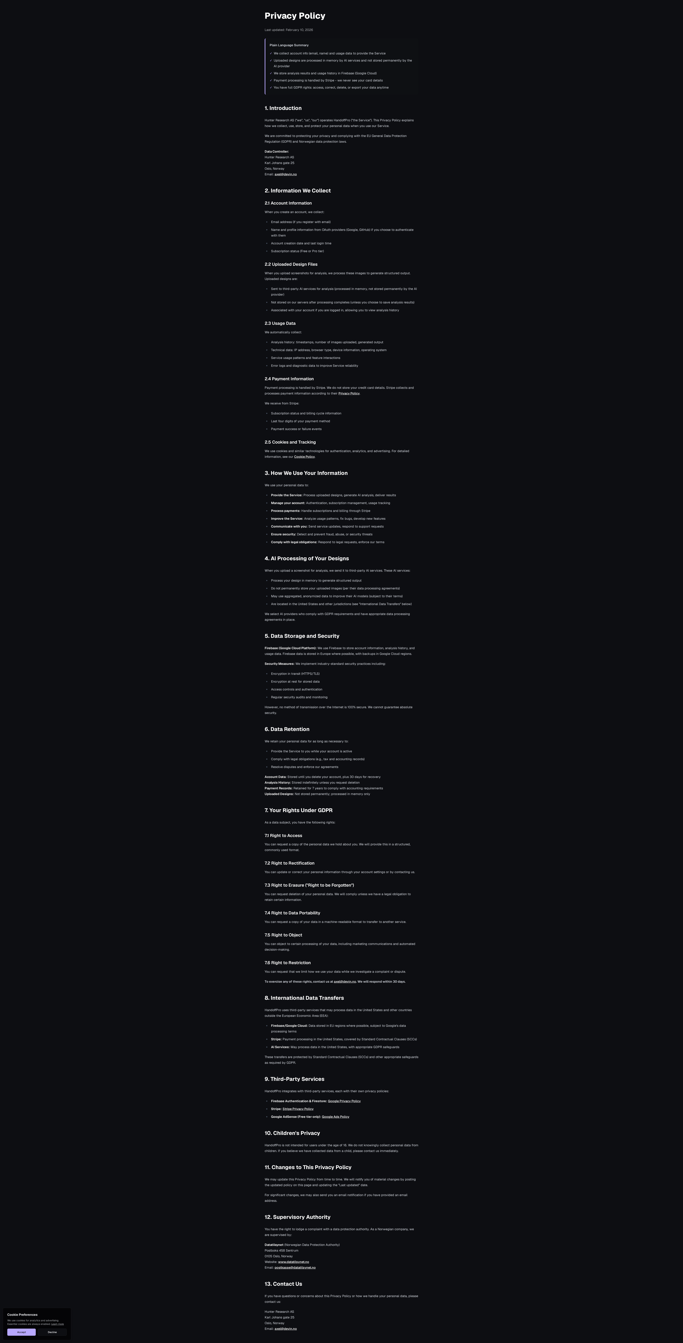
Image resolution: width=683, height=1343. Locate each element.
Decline (52, 1332)
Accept (21, 1332)
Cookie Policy (304, 457)
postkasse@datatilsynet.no (295, 1267)
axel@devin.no (286, 174)
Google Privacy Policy (344, 1101)
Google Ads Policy (335, 1117)
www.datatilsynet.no (293, 1262)
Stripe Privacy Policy (298, 1109)
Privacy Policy (349, 393)
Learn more (57, 1324)
